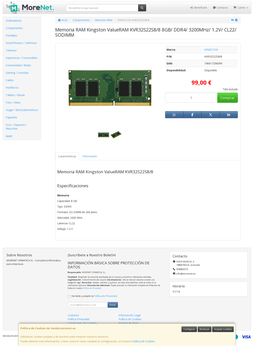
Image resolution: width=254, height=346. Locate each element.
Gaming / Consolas (17, 72)
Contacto (222, 7)
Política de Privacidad (92, 288)
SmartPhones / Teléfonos (21, 43)
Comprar (227, 97)
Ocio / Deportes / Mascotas (16, 126)
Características (67, 156)
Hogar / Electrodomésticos (22, 110)
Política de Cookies (143, 341)
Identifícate (200, 7)
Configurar (189, 329)
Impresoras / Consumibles (21, 58)
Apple (9, 136)
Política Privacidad (78, 319)
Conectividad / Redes (18, 65)
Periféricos (12, 87)
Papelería (11, 117)
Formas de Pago (129, 323)
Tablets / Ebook (15, 95)
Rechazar (204, 329)
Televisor (11, 50)
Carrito (241, 7)
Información (89, 156)
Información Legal (130, 315)
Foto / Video (13, 102)
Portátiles (11, 35)
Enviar (113, 304)
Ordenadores (14, 20)
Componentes (14, 28)
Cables (10, 80)
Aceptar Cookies (223, 329)
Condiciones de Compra (82, 323)
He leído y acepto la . (95, 296)
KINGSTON (211, 49)
